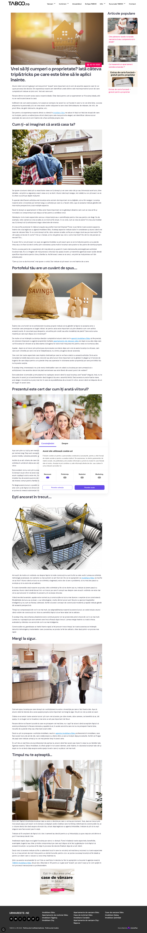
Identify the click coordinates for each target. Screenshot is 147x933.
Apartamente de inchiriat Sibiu (55, 915)
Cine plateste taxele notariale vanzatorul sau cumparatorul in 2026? (122, 39)
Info (101, 4)
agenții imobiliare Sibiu (80, 338)
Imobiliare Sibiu (48, 912)
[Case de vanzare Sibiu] (57, 882)
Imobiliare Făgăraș (49, 918)
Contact (132, 4)
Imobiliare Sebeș (112, 915)
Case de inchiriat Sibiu (83, 915)
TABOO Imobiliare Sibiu (21, 863)
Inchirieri (62, 4)
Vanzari (50, 4)
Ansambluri (77, 4)
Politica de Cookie (52, 928)
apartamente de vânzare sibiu (66, 341)
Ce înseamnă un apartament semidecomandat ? (121, 65)
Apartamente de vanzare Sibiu (86, 912)
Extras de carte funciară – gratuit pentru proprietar (120, 90)
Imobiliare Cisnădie (82, 918)
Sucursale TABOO (116, 4)
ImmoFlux (134, 928)
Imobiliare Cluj (48, 920)
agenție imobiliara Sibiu (65, 733)
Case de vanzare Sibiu (114, 912)
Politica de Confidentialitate (33, 928)
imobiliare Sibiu (59, 113)
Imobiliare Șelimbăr (113, 918)
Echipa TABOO (90, 4)
